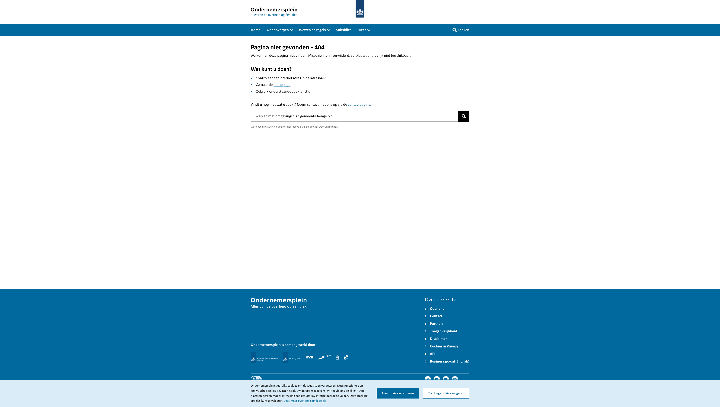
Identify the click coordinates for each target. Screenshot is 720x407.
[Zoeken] (463, 116)
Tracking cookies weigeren (446, 393)
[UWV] (346, 357)
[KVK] (309, 357)
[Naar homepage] (360, 9)
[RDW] (324, 357)
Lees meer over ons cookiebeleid (305, 401)
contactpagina (359, 104)
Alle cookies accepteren (398, 393)
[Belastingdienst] (292, 357)
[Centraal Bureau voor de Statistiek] (337, 357)
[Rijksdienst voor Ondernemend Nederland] (264, 357)
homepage (282, 85)
